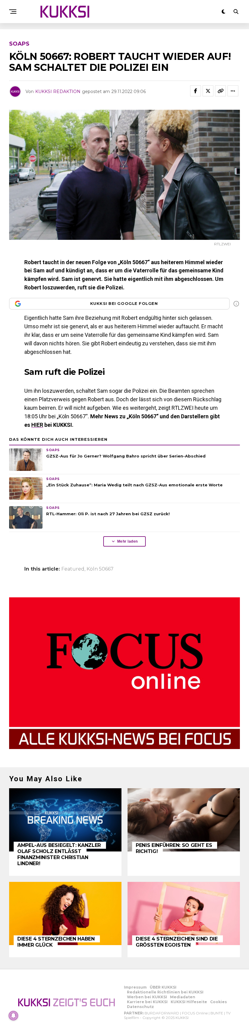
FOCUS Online (195, 1013)
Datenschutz (140, 1006)
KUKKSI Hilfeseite (189, 1002)
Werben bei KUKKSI (147, 997)
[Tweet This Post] (208, 90)
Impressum (135, 987)
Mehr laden (127, 541)
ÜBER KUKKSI (163, 987)
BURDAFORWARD (162, 1013)
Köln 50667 (100, 569)
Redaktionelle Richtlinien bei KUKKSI (165, 992)
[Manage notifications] (13, 1015)
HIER (37, 425)
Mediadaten (182, 997)
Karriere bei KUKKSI (147, 1002)
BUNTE (216, 1013)
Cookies (218, 1002)
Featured (72, 569)
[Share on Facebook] (195, 90)
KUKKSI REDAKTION (57, 91)
